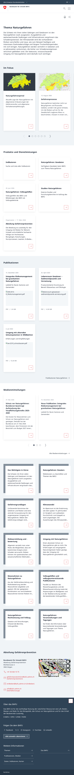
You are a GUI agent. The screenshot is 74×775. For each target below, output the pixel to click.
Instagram (26, 730)
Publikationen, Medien (12, 756)
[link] (19, 479)
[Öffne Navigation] (69, 8)
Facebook (9, 730)
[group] (19, 102)
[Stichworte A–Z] (65, 2)
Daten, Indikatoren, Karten (14, 761)
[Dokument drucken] (64, 17)
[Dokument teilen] (69, 17)
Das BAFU (44, 750)
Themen (7, 750)
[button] (29, 136)
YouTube (38, 730)
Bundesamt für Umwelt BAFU (19, 6)
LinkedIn (49, 730)
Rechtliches (6, 772)
